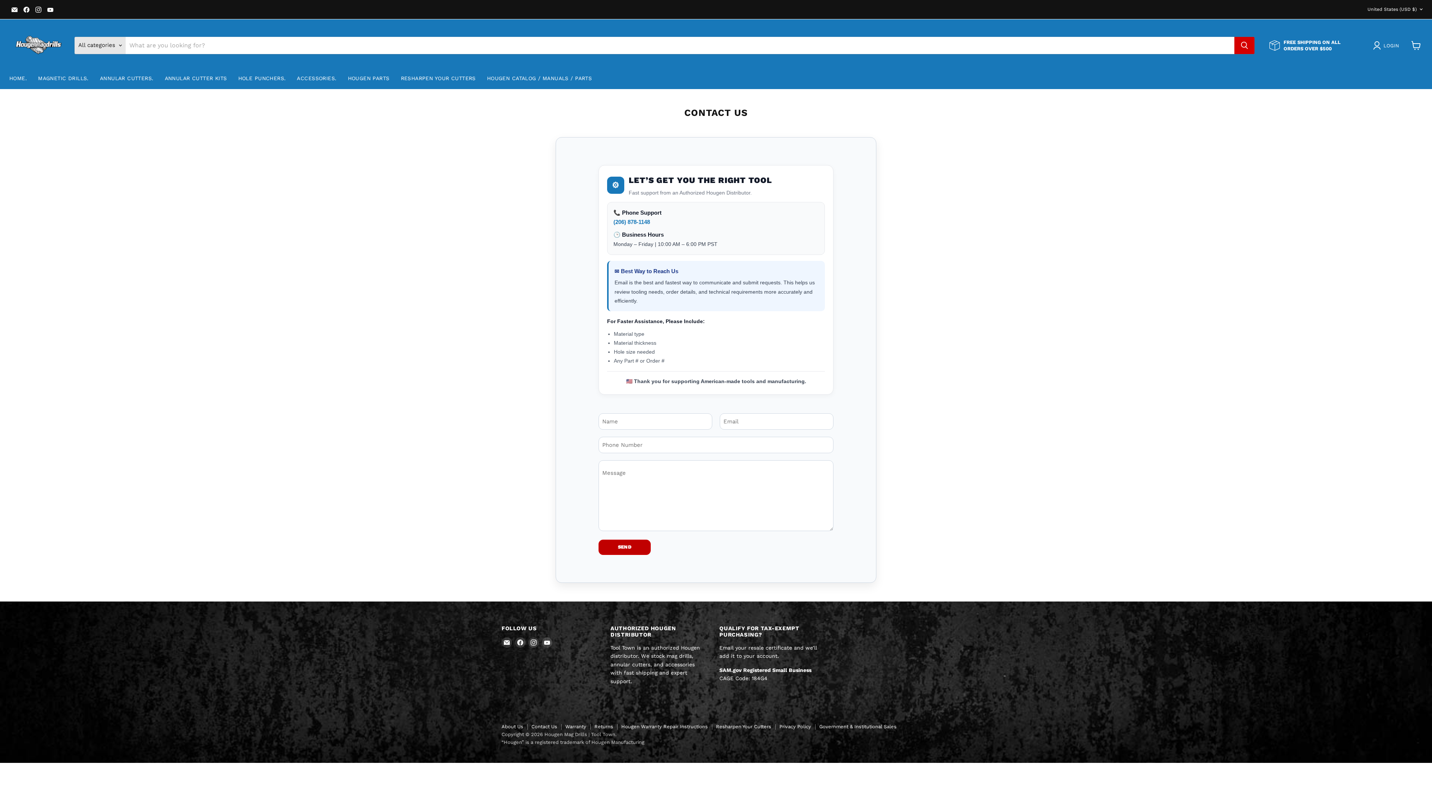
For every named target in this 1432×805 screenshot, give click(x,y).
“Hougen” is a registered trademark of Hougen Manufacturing (573, 742)
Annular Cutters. (127, 78)
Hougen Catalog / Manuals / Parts (539, 78)
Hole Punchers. (262, 78)
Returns (603, 726)
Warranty (575, 726)
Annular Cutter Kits (196, 78)
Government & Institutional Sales (857, 726)
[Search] (1244, 45)
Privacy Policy (795, 726)
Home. (18, 78)
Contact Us (544, 726)
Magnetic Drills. (63, 78)
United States (1392, 9)
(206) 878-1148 (631, 222)
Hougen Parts (369, 78)
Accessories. (316, 78)
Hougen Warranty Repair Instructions (664, 726)
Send (625, 547)
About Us (512, 726)
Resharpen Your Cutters (438, 78)
